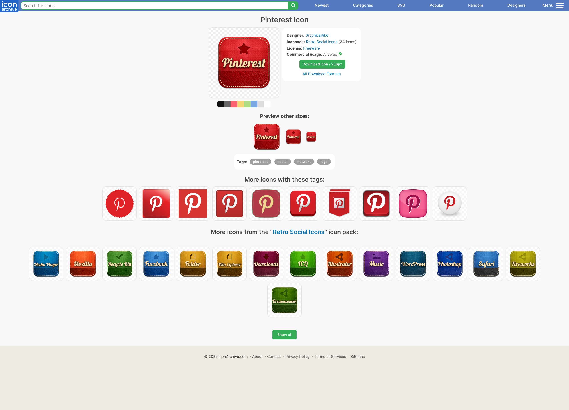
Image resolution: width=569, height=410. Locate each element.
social (282, 162)
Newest (322, 5)
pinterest (260, 162)
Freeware (311, 48)
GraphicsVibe (316, 35)
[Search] (293, 5)
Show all (284, 334)
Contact (274, 356)
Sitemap (358, 356)
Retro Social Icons (321, 42)
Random (475, 5)
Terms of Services (330, 356)
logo (324, 162)
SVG (401, 5)
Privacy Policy (297, 356)
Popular (437, 5)
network (304, 162)
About (257, 356)
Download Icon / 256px (322, 64)
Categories (363, 5)
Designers (516, 5)
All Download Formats (322, 74)
